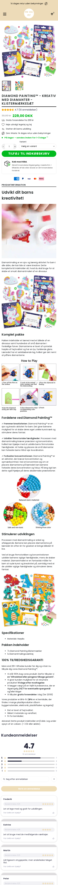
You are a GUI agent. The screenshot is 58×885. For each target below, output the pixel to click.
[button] (19, 110)
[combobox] (54, 779)
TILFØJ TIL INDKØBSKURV (29, 154)
